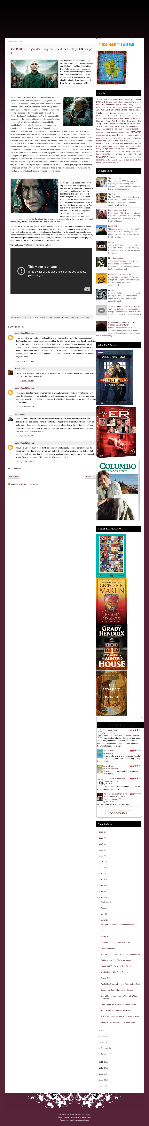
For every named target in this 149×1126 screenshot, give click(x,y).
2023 (101, 850)
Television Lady (72, 1114)
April (103, 1036)
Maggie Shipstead (111, 768)
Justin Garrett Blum (22, 333)
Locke (131, 113)
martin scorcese (135, 141)
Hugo (103, 930)
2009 (101, 1074)
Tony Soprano (125, 123)
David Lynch (136, 102)
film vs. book (110, 136)
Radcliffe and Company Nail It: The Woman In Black (121, 954)
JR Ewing (137, 107)
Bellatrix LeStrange (124, 102)
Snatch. (111, 242)
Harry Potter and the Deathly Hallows (62, 317)
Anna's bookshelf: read (120, 725)
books (25, 317)
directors (31, 317)
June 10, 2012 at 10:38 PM (25, 407)
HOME (99, 39)
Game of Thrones (121, 105)
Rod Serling (114, 118)
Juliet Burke (137, 110)
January (104, 1054)
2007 (101, 1086)
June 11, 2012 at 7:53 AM (24, 436)
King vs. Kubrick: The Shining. (120, 274)
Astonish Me (108, 766)
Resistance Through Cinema (130, 116)
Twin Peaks (136, 124)
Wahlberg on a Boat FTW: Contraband (116, 960)
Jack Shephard (113, 110)
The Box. (111, 194)
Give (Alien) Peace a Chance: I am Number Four (120, 1017)
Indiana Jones (128, 107)
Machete (138, 113)
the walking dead (109, 160)
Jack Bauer (100, 110)
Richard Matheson (103, 118)
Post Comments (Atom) (30, 484)
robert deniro (131, 146)
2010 (101, 1068)
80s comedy (104, 99)
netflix (98, 143)
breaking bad (117, 129)
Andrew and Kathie (82, 1120)
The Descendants (108, 948)
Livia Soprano (122, 113)
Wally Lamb (109, 753)
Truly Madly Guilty (110, 730)
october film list (108, 143)
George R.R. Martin (103, 107)
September (105, 902)
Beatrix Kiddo (112, 102)
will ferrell (106, 162)
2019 (101, 874)
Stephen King (103, 121)
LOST (100, 112)
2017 (101, 886)
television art (114, 157)
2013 (101, 892)
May (103, 1030)
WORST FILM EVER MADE (108, 126)
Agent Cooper (124, 99)
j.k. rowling (80, 317)
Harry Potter (43, 317)
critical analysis (111, 132)
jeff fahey (121, 138)
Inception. (112, 290)
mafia (126, 141)
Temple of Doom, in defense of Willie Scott (124, 306)
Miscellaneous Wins (116, 258)
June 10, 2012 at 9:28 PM (25, 381)
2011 (101, 1062)
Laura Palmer (110, 113)
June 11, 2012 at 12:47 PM (25, 462)
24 (97, 99)
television (102, 156)
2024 (101, 844)
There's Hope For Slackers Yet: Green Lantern (119, 1005)
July (103, 914)
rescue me (107, 146)
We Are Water (108, 751)
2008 (101, 1080)
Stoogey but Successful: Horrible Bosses (117, 990)
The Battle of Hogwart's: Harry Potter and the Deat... (121, 984)
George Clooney (134, 105)
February (105, 1048)
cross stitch (124, 132)
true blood (130, 160)
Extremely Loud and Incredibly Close (115, 942)
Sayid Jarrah (125, 118)
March (103, 1042)
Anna (17, 414)
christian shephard (130, 129)
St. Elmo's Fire (136, 118)
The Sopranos (129, 121)
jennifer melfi (130, 138)
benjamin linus (135, 126)
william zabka (113, 162)
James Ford (126, 110)
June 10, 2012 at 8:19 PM (25, 361)
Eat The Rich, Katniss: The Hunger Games (117, 924)
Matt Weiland (109, 784)
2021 (101, 862)
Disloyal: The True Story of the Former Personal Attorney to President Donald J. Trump (115, 796)
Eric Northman (108, 105)
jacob (115, 138)
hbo (125, 136)
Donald (18, 368)
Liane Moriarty (110, 733)
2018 (101, 880)
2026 (101, 832)
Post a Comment (14, 469)
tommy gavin (120, 160)
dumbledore (100, 136)
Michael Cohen (110, 802)
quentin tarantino (130, 143)
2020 (101, 868)
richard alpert (118, 146)
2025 (101, 838)
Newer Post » (13, 477)
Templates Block (85, 1117)
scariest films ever (121, 149)
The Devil (116, 121)
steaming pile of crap (112, 154)
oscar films (119, 143)
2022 (101, 856)
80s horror (114, 99)
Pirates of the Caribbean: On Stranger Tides (118, 1022)
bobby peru (100, 129)
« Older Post (90, 477)
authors (19, 317)
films (37, 317)
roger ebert (109, 149)
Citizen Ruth (105, 978)
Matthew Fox (101, 116)
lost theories (117, 141)
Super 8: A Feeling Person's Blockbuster (116, 1011)
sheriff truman (112, 151)
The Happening (114, 178)
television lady (126, 157)
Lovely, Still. (113, 226)
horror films (133, 135)
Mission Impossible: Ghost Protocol (114, 972)
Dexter (99, 105)
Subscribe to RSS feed (107, 44)
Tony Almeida (113, 124)
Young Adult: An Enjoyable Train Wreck (116, 966)
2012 (101, 898)
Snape (87, 317)
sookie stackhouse (127, 151)
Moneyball (105, 936)
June (103, 920)
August (104, 908)
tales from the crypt (132, 154)
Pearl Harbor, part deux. (117, 210)
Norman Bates (113, 116)
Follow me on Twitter (125, 44)
